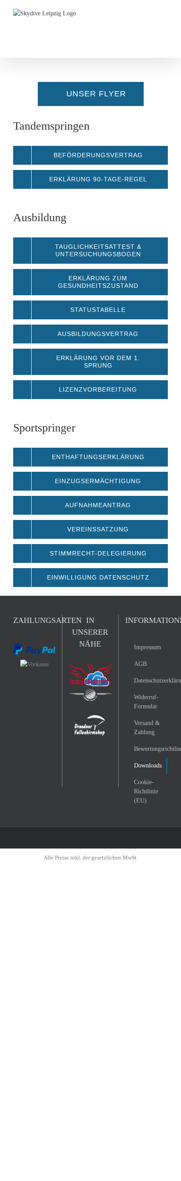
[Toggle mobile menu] (164, 13)
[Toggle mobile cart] (148, 13)
